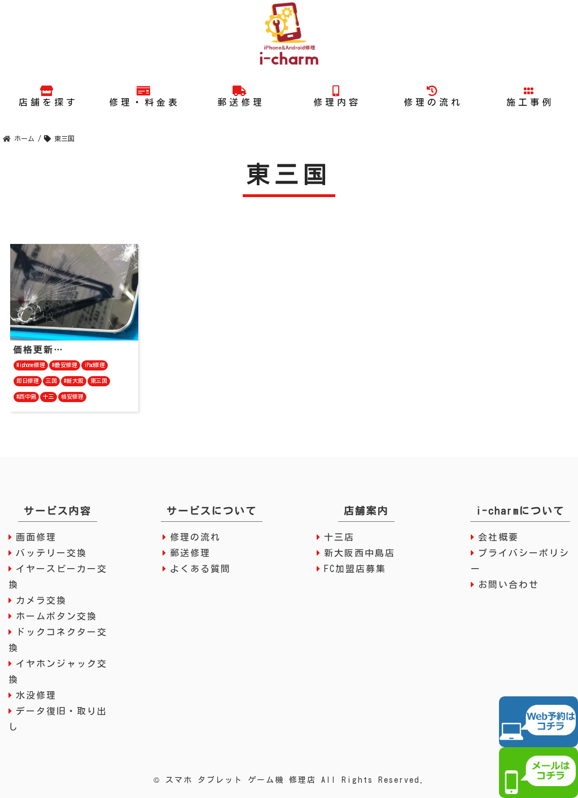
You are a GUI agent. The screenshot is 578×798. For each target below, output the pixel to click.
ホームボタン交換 (56, 616)
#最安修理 (64, 365)
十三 (48, 396)
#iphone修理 (30, 365)
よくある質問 (200, 568)
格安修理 (72, 396)
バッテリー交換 (51, 552)
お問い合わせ (508, 584)
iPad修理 (94, 365)
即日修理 (27, 380)
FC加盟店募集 (355, 568)
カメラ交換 (41, 600)
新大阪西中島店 (359, 552)
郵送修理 (190, 552)
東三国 (98, 380)
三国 (51, 380)
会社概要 (498, 537)
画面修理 (36, 537)
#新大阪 (74, 380)
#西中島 (26, 396)
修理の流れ (195, 537)
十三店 (339, 537)
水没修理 (36, 695)
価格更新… (38, 349)
